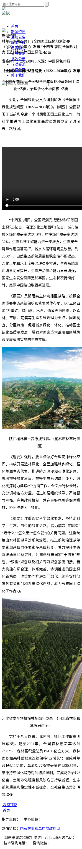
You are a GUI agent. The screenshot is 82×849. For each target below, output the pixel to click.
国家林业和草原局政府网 (40, 828)
